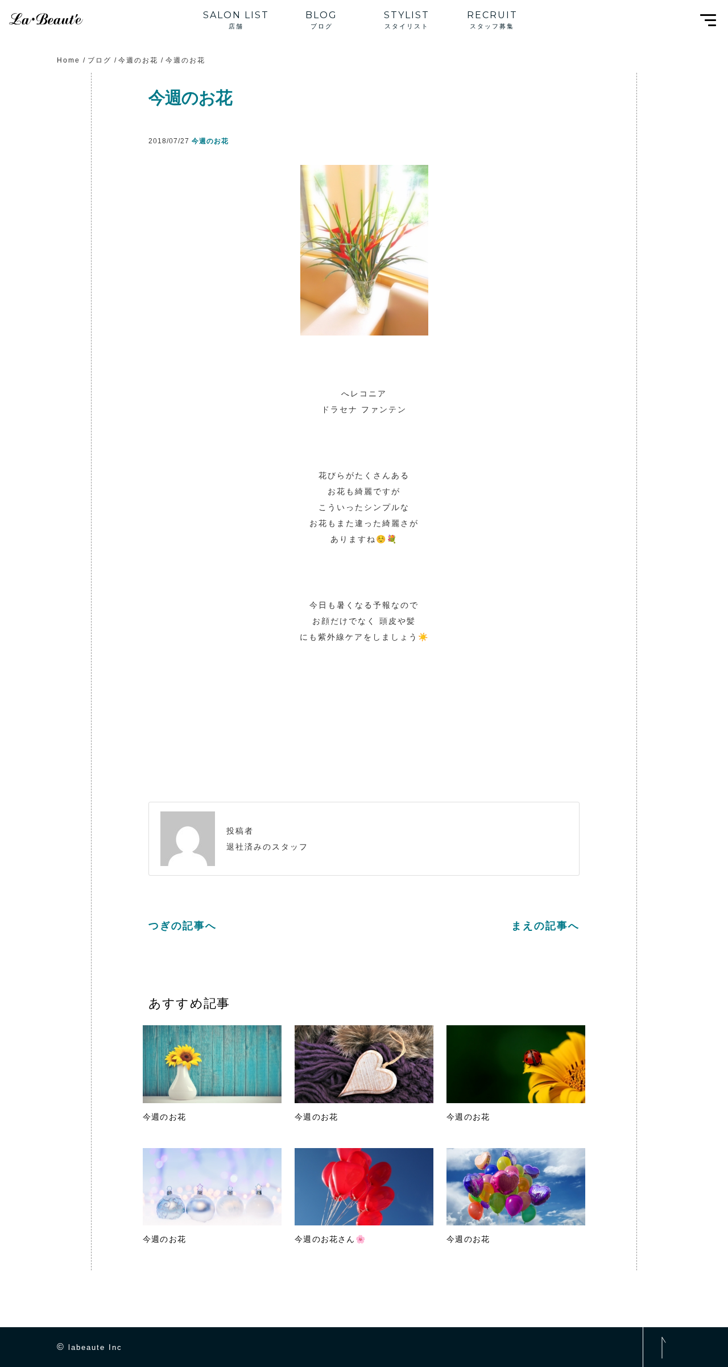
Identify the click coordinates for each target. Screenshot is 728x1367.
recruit (492, 15)
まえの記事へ (545, 925)
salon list (236, 15)
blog (321, 15)
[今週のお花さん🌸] (364, 1187)
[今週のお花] (212, 1064)
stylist (406, 15)
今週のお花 (210, 141)
